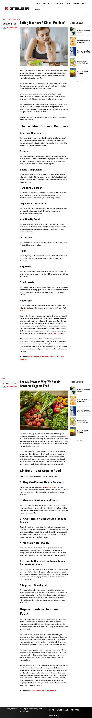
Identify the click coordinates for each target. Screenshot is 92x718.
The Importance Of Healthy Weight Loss (82, 62)
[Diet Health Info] (4, 27)
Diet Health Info (12, 28)
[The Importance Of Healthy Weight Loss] (73, 62)
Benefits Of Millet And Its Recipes (83, 72)
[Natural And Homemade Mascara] (73, 31)
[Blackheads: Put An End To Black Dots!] (73, 41)
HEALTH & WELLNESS (14, 19)
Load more (79, 81)
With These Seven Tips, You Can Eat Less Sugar (83, 51)
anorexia (22, 310)
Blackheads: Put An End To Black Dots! (83, 41)
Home (3, 19)
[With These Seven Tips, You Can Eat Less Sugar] (73, 51)
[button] (86, 14)
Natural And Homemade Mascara (83, 31)
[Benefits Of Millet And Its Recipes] (73, 72)
